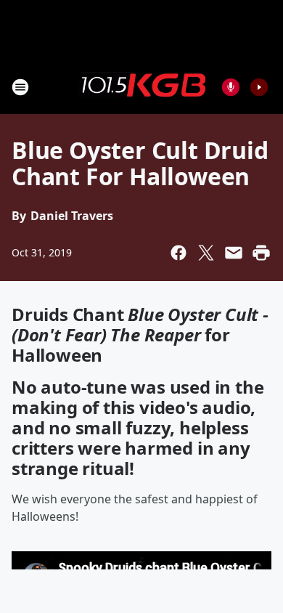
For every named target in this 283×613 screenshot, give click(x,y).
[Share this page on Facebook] (178, 253)
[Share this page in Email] (233, 253)
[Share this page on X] (206, 253)
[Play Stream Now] (259, 87)
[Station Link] (141, 86)
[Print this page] (261, 253)
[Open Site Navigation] (20, 87)
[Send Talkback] (230, 87)
